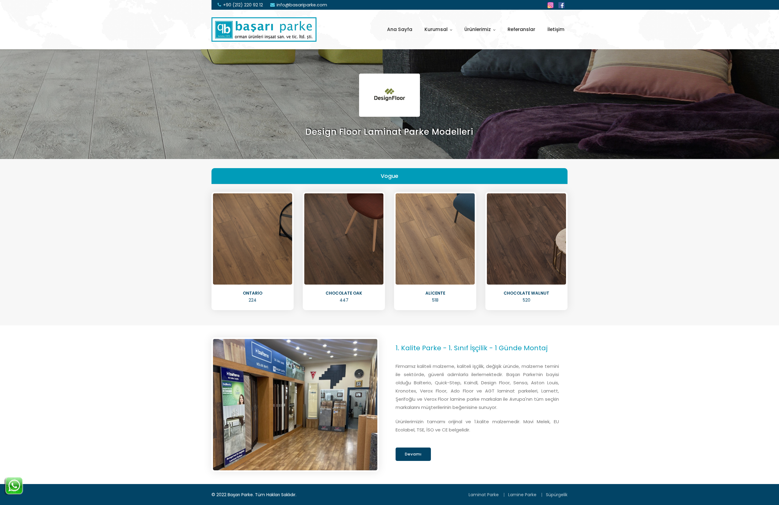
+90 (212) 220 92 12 (243, 5)
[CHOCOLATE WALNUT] (526, 239)
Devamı (413, 454)
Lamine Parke (522, 495)
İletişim (555, 29)
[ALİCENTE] (435, 239)
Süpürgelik (557, 495)
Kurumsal (436, 29)
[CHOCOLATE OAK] (343, 239)
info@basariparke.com (302, 5)
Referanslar (521, 29)
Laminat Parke (484, 495)
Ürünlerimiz (477, 29)
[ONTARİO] (252, 239)
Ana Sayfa (399, 29)
